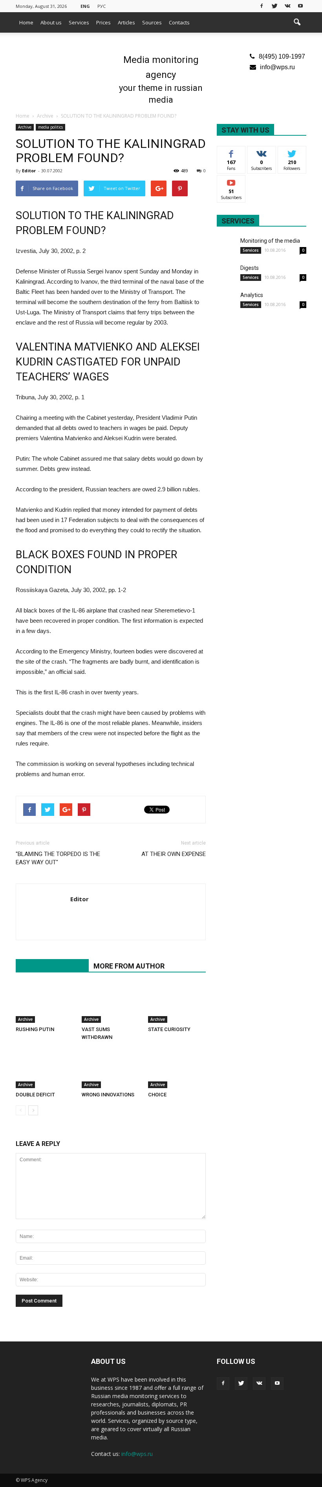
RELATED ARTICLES (52, 966)
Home (26, 22)
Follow (261, 152)
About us (51, 22)
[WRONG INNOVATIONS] (110, 1068)
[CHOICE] (177, 1068)
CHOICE (157, 1095)
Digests (249, 268)
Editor (29, 170)
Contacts (179, 22)
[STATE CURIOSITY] (177, 1003)
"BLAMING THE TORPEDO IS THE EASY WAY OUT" (58, 858)
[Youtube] (300, 5)
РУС (101, 6)
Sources (152, 22)
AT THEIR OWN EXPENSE (173, 854)
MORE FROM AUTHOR (129, 966)
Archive (24, 127)
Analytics (251, 295)
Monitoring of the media (270, 241)
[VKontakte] (287, 5)
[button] (296, 22)
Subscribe (231, 181)
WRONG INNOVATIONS (108, 1095)
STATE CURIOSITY (169, 1029)
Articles (126, 22)
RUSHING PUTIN (35, 1029)
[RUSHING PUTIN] (44, 1003)
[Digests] (226, 274)
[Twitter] (274, 5)
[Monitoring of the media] (226, 246)
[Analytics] (226, 301)
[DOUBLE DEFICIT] (44, 1068)
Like (231, 152)
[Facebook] (261, 5)
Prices (103, 22)
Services (79, 22)
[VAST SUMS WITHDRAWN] (110, 1003)
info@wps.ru (277, 67)
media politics (50, 127)
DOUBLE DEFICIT (35, 1095)
